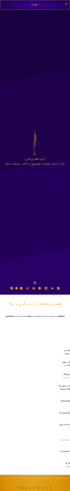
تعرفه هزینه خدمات (20, 316)
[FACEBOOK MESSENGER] (23, 488)
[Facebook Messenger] (16, 289)
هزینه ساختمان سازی (39, 316)
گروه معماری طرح (35, 159)
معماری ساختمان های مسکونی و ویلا (35, 304)
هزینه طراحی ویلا (52, 316)
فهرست (34, 4)
